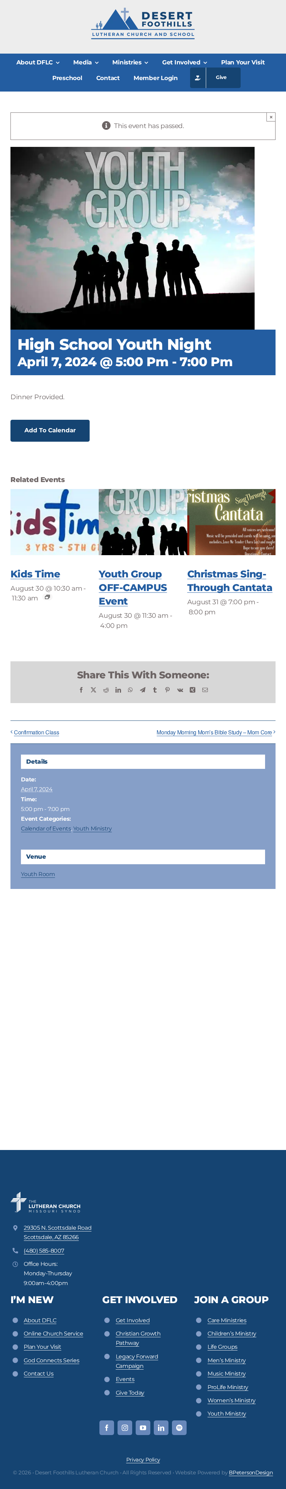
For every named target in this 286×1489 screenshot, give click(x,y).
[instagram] (125, 1427)
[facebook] (106, 1427)
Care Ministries (227, 1320)
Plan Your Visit (42, 1347)
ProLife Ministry (228, 1387)
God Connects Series (51, 1360)
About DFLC (40, 1320)
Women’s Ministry (232, 1400)
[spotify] (179, 1427)
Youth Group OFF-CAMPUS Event (133, 587)
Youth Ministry (92, 828)
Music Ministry (227, 1373)
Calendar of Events (46, 828)
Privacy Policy (143, 1459)
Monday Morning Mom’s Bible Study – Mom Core (214, 732)
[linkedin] (161, 1427)
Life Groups (223, 1347)
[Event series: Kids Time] (47, 597)
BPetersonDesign (251, 1472)
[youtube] (143, 1427)
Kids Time (35, 574)
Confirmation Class (36, 732)
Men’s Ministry (227, 1360)
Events (125, 1379)
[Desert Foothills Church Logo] (143, 10)
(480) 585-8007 (44, 1250)
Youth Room (38, 874)
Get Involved (133, 1320)
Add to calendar (50, 430)
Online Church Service (53, 1333)
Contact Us (38, 1373)
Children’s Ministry (232, 1333)
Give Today (130, 1392)
